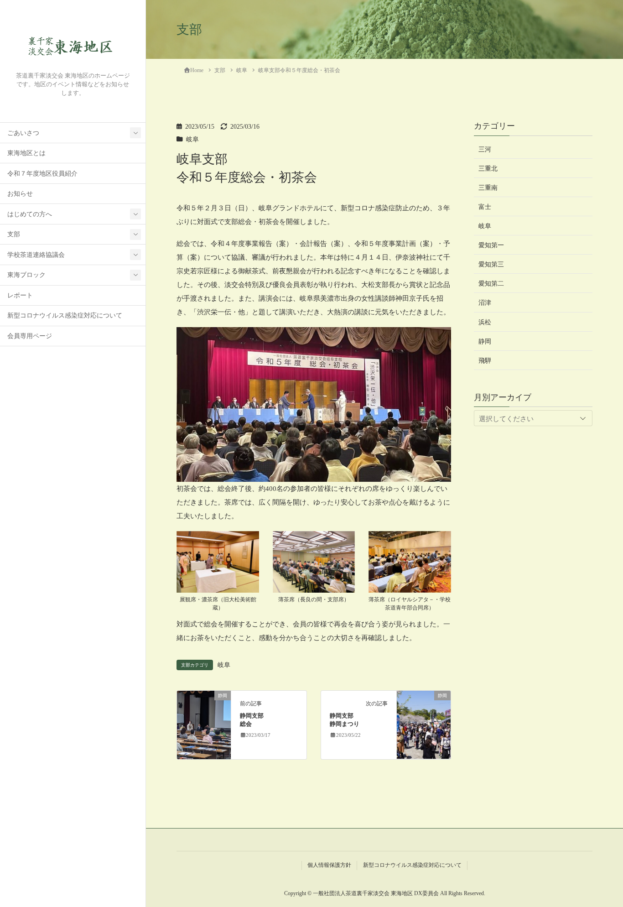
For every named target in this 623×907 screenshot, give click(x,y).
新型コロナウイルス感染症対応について (64, 315)
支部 (13, 234)
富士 (484, 206)
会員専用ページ (29, 336)
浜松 (484, 321)
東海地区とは (26, 153)
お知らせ (20, 193)
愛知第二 (491, 283)
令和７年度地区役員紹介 (42, 173)
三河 (484, 149)
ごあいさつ (23, 133)
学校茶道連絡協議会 (36, 254)
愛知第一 (491, 244)
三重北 (488, 168)
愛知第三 (491, 264)
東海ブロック (26, 274)
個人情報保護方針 (329, 865)
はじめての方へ (29, 214)
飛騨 (484, 360)
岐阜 (192, 139)
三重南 (488, 187)
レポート (20, 295)
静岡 (484, 341)
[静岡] (203, 724)
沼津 (484, 302)
